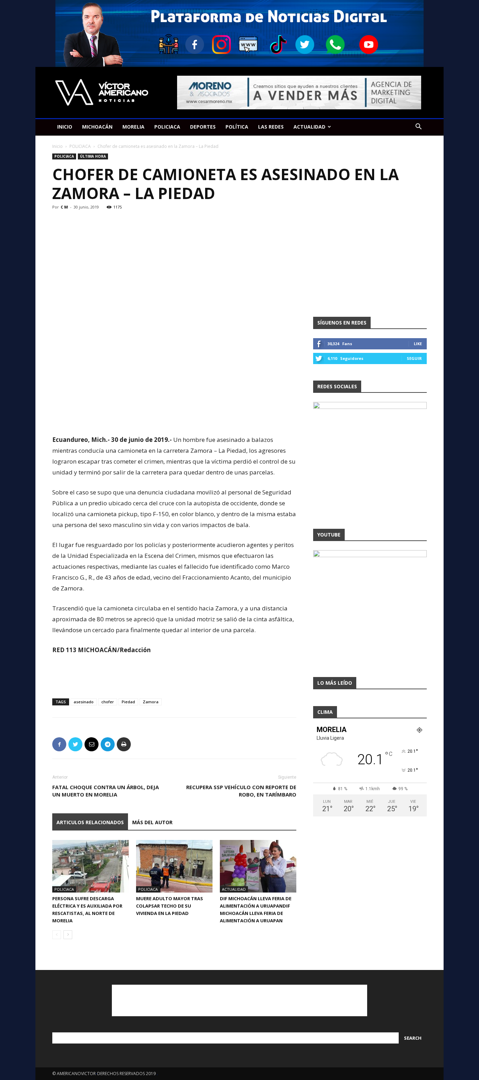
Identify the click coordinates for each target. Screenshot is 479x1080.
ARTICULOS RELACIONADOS (90, 822)
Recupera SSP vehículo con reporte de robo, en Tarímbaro (241, 791)
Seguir (414, 358)
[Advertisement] (174, 416)
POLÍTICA (236, 126)
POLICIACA (167, 126)
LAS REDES (271, 126)
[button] (418, 127)
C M (64, 207)
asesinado (84, 701)
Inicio (57, 146)
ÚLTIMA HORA (93, 156)
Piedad (128, 701)
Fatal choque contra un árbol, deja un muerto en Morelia (105, 791)
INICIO (64, 126)
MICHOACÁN (97, 126)
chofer (107, 701)
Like (418, 343)
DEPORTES (203, 126)
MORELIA (133, 126)
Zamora (150, 701)
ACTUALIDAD (309, 126)
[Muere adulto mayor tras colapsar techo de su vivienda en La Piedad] (174, 866)
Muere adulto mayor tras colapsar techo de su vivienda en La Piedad (169, 905)
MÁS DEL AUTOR (152, 822)
